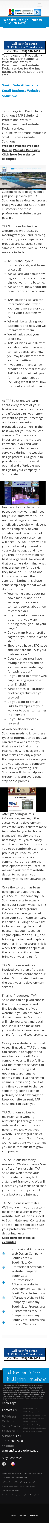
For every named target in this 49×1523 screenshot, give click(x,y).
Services (22, 1515)
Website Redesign (26, 150)
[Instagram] (13, 1464)
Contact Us (33, 1515)
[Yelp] (8, 1464)
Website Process (14, 146)
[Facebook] (4, 1464)
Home (13, 1515)
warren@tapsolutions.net (20, 1450)
